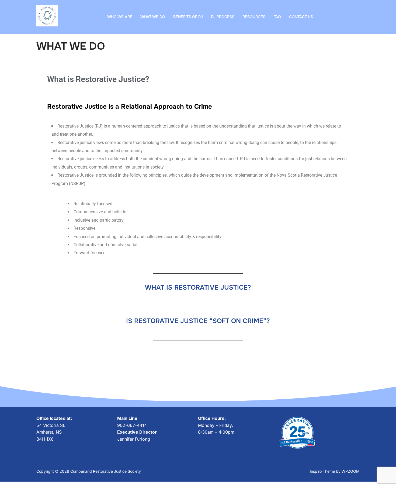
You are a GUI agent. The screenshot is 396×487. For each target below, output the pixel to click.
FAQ (277, 16)
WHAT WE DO (152, 16)
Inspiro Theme (322, 471)
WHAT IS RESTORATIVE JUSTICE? (198, 287)
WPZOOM (351, 471)
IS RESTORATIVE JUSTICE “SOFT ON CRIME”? (198, 321)
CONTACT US (301, 16)
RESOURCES (253, 16)
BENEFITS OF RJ (188, 16)
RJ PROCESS (222, 16)
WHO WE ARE (119, 16)
